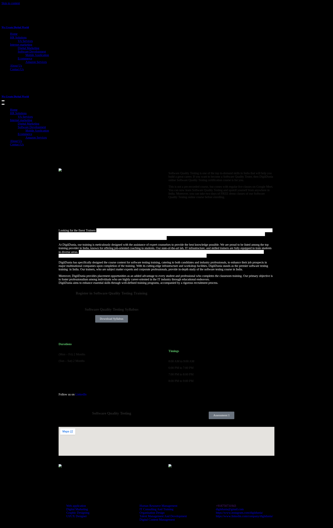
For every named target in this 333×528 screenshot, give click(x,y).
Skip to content (11, 3)
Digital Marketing (28, 48)
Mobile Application (37, 55)
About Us (16, 65)
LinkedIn (81, 394)
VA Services (25, 41)
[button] (111, 319)
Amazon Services (36, 62)
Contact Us (17, 69)
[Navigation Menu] (3, 100)
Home (14, 33)
